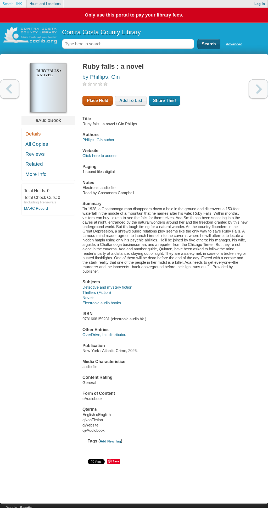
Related (34, 164)
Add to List (130, 100)
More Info (36, 174)
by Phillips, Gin (101, 77)
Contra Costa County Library (101, 32)
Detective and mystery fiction (107, 287)
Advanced (234, 44)
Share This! (164, 100)
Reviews (35, 154)
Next (258, 89)
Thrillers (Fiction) (96, 292)
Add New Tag (110, 441)
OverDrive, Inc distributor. (104, 334)
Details (33, 134)
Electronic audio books (101, 303)
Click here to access (100, 155)
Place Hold (97, 100)
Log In (259, 4)
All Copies (36, 144)
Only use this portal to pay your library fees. (134, 15)
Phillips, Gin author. (98, 140)
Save (116, 461)
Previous (9, 89)
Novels (88, 297)
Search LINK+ (13, 4)
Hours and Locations (45, 4)
